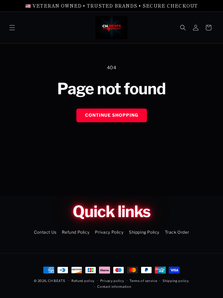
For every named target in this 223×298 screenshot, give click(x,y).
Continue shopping (111, 115)
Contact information (114, 287)
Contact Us (45, 232)
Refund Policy (75, 232)
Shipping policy (176, 281)
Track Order (177, 232)
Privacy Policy (109, 232)
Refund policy (83, 281)
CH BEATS (57, 281)
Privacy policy (112, 281)
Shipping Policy (144, 232)
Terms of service (143, 281)
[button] (12, 27)
